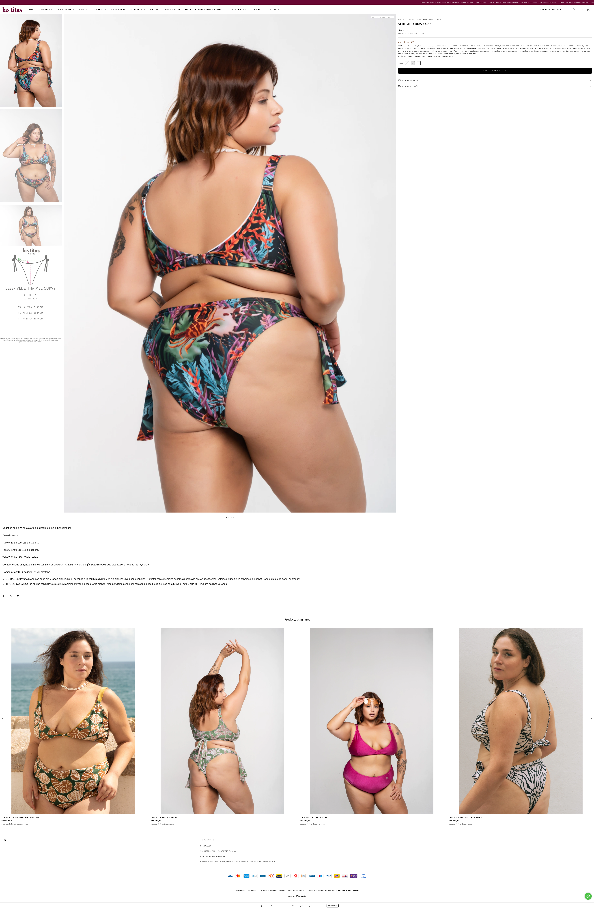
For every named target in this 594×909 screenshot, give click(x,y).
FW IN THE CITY (118, 9)
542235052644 (207, 846)
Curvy (418, 19)
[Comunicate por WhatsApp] (588, 896)
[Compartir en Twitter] (11, 596)
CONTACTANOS (272, 9)
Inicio (31, 9)
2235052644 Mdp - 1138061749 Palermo (218, 851)
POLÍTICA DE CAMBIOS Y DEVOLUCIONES (203, 9)
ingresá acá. (330, 890)
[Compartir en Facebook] (4, 596)
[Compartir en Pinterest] (17, 596)
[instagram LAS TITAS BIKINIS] (5, 840)
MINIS (82, 9)
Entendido (332, 905)
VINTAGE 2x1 (98, 9)
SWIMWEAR (44, 9)
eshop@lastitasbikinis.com (212, 856)
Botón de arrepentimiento (348, 890)
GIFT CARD (155, 9)
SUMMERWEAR (65, 9)
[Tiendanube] (297, 897)
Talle (400, 63)
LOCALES (256, 9)
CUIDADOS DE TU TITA (237, 9)
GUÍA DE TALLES (172, 9)
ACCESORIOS (136, 9)
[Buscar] (574, 9)
